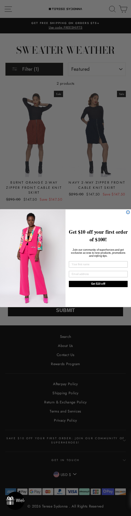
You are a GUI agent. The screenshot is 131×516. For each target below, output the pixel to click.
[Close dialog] (128, 212)
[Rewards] (15, 501)
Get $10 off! (98, 283)
